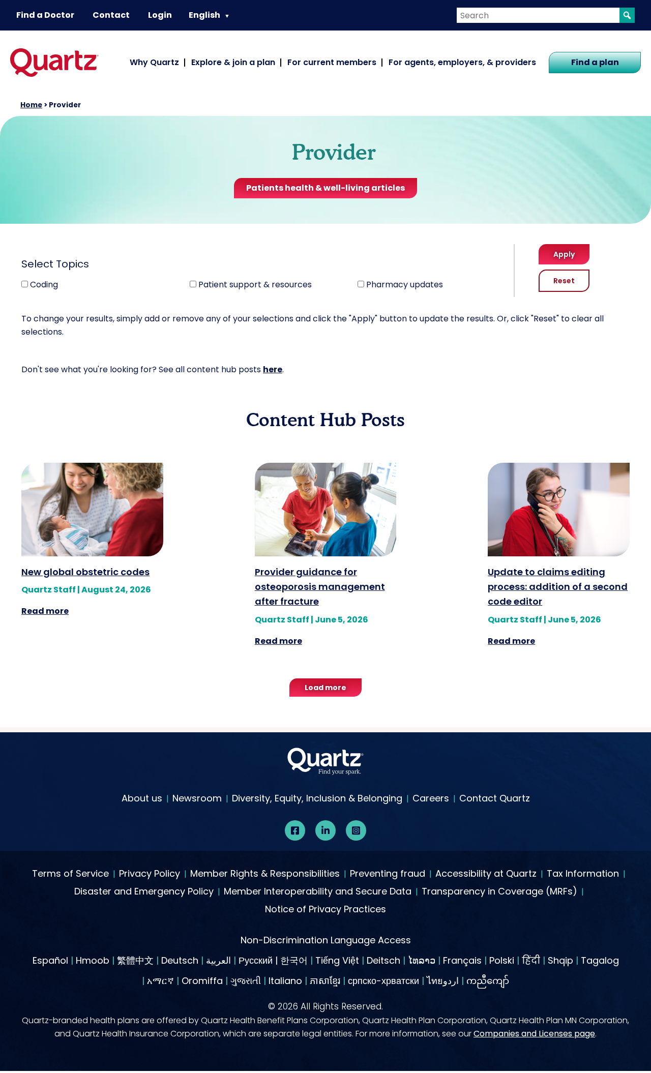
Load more (325, 687)
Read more (45, 611)
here (272, 369)
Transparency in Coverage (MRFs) (499, 892)
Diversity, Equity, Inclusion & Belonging (317, 798)
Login (160, 15)
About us (142, 798)
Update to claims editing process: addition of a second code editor (558, 586)
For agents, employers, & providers (462, 62)
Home (31, 105)
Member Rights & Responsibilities (265, 874)
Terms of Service (70, 874)
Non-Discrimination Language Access (326, 940)
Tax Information (583, 874)
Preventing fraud (387, 874)
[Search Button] (627, 15)
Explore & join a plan (233, 62)
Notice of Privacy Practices (325, 909)
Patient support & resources (255, 284)
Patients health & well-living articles (325, 188)
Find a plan (595, 62)
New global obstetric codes (85, 571)
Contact (111, 15)
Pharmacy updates (404, 284)
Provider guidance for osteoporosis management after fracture (320, 586)
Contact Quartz (494, 798)
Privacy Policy (149, 874)
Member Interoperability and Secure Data (317, 892)
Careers (430, 798)
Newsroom (197, 798)
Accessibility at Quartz (486, 874)
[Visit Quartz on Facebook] (295, 830)
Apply (564, 254)
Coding (44, 284)
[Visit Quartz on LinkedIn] (325, 830)
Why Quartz (154, 62)
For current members (331, 62)
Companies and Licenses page (534, 1033)
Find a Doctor (45, 15)
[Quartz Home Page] (325, 764)
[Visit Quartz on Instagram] (356, 830)
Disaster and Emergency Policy (144, 892)
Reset (564, 281)
